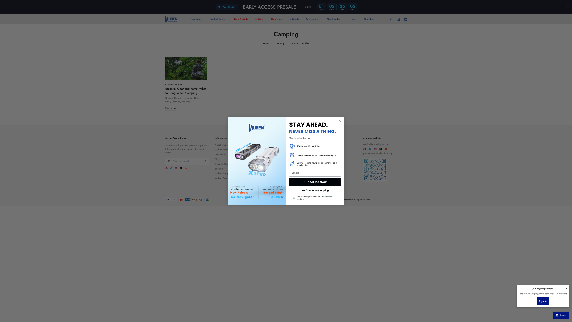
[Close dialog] (340, 121)
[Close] (566, 288)
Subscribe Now (315, 182)
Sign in (543, 301)
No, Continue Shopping (315, 190)
